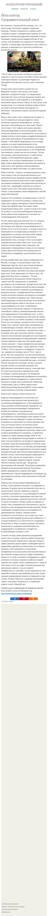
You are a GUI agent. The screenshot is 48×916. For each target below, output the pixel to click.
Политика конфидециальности (10, 909)
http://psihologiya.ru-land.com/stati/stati (16, 593)
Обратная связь (6, 912)
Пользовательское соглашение (16, 906)
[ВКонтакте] (14, 598)
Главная (14, 8)
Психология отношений (24, 4)
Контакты (4, 906)
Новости (24, 8)
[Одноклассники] (33, 598)
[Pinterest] (24, 598)
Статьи (33, 8)
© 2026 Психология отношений (10, 903)
